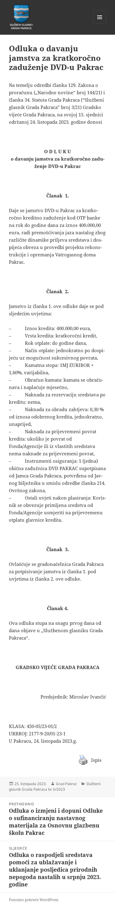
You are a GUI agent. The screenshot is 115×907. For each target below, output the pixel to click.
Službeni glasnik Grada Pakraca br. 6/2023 (55, 786)
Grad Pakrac (66, 783)
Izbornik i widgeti (100, 23)
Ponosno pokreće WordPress (33, 899)
